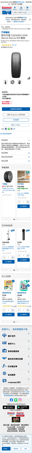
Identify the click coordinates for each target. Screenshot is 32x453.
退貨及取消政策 (12, 431)
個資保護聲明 (12, 429)
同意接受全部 (6, 449)
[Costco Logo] (7, 8)
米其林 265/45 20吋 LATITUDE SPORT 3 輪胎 (8, 190)
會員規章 (21, 429)
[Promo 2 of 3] (16, 219)
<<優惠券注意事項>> (18, 21)
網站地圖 (6, 425)
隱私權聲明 (25, 425)
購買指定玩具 (20, 2)
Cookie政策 (11, 427)
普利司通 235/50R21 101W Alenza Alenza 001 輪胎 (16, 29)
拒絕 (25, 449)
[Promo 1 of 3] (14, 219)
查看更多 (15, 449)
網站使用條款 (15, 425)
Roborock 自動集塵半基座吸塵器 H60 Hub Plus (8, 248)
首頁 (2, 27)
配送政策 (22, 431)
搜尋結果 (7, 27)
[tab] (16, 335)
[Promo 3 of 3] (18, 219)
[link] (6, 129)
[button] (27, 12)
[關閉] (30, 19)
